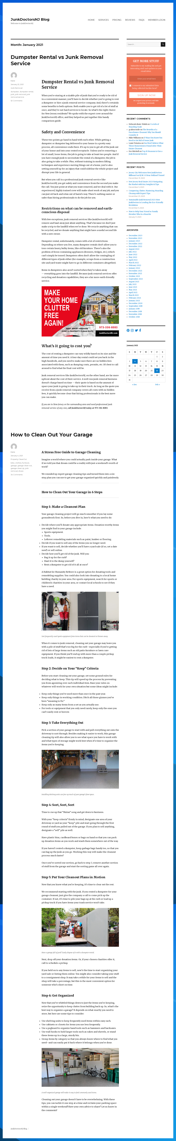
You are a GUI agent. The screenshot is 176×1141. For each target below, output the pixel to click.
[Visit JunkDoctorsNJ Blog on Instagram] (132, 331)
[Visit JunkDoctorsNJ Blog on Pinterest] (128, 331)
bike (12, 463)
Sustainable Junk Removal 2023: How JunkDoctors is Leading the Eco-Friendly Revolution (146, 202)
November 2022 (135, 246)
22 (157, 371)
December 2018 (135, 311)
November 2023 (135, 238)
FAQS (141, 20)
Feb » (157, 385)
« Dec (134, 385)
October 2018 (134, 317)
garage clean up (17, 468)
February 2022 (135, 265)
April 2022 (133, 260)
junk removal (20, 94)
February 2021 (135, 298)
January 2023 (134, 241)
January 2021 (134, 301)
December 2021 (135, 271)
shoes (20, 471)
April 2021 (133, 292)
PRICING (116, 20)
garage (14, 466)
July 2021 (132, 284)
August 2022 (134, 249)
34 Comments (17, 475)
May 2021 (133, 290)
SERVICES (103, 20)
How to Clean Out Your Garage (52, 434)
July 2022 (133, 252)
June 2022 (133, 254)
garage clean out (25, 466)
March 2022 (134, 263)
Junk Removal (16, 88)
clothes (18, 463)
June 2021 (133, 287)
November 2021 (135, 273)
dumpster (15, 92)
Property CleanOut (19, 459)
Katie (13, 81)
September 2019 (135, 306)
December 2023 (135, 235)
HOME (91, 20)
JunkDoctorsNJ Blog (30, 19)
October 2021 (134, 276)
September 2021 (136, 279)
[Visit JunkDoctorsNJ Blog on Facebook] (140, 331)
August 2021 (134, 282)
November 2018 (135, 314)
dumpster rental (26, 92)
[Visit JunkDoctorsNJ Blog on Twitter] (136, 331)
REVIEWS (130, 20)
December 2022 (135, 244)
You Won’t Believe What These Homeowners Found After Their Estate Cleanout (146, 146)
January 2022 (134, 268)
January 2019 (134, 309)
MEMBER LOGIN (156, 20)
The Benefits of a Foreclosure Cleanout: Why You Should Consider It (145, 132)
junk (12, 94)
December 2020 (135, 303)
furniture (25, 463)
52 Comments (16, 101)
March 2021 (134, 295)
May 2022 (133, 257)
